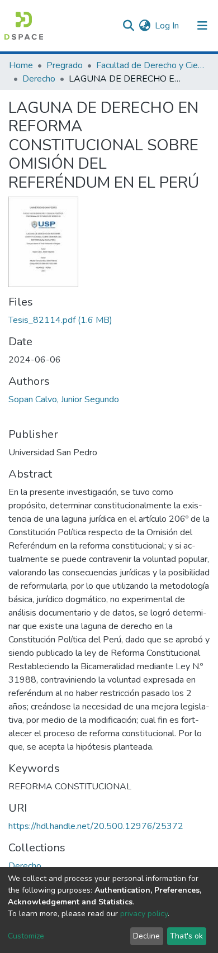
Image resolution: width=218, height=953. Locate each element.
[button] (144, 25)
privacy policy (144, 913)
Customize (26, 936)
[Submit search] (128, 25)
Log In (167, 26)
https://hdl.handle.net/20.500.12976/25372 (95, 826)
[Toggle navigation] (202, 26)
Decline (146, 936)
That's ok (186, 936)
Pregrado (64, 65)
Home (21, 65)
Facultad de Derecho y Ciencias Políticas (152, 65)
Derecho (38, 79)
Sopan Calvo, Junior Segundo (63, 399)
